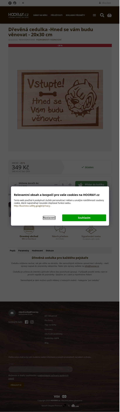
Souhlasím (84, 217)
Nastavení (49, 217)
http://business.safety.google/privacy (32, 206)
